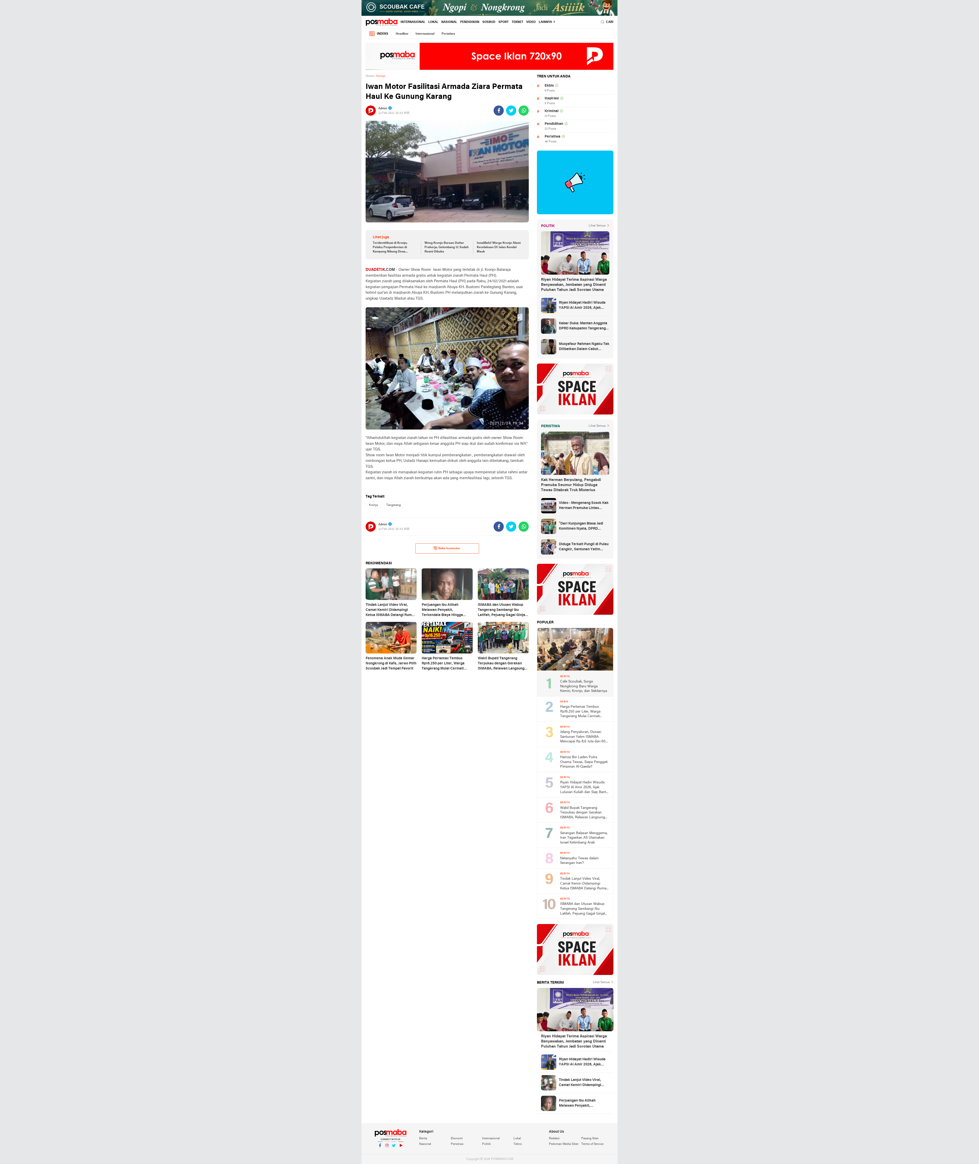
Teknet (517, 22)
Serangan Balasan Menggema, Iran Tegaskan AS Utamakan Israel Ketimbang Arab (584, 838)
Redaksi (554, 1138)
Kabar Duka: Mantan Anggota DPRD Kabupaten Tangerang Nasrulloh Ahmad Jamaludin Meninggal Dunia (583, 326)
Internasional (413, 22)
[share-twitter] (511, 110)
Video (531, 22)
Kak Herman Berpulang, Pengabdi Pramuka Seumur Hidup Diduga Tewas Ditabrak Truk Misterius (571, 485)
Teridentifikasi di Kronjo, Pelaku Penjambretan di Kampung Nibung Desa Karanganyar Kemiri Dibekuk (393, 248)
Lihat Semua (597, 225)
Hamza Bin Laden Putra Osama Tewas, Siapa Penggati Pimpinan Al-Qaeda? (584, 762)
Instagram (387, 1152)
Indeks (382, 33)
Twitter (393, 1152)
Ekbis (549, 86)
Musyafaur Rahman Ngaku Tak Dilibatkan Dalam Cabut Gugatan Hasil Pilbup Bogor (584, 347)
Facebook (380, 1152)
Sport (503, 22)
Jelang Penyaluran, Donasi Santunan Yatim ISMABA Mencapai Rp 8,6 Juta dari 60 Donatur (583, 737)
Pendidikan (469, 22)
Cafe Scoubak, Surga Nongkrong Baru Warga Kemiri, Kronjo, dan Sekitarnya (583, 686)
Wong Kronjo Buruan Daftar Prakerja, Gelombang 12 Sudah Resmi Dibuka (446, 247)
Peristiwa (448, 33)
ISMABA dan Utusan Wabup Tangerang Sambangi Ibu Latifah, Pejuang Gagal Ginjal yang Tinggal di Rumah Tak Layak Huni (582, 909)
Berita (423, 1138)
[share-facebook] (499, 110)
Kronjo (373, 505)
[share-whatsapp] (524, 110)
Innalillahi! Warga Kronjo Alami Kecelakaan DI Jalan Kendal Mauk (499, 247)
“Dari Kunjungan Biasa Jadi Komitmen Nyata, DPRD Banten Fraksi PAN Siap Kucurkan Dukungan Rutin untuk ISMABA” (581, 526)
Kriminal (552, 111)
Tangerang (393, 505)
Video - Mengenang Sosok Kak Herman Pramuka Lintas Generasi (584, 506)
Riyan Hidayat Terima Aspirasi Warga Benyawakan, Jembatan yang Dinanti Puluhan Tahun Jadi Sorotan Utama (574, 285)
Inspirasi (552, 98)
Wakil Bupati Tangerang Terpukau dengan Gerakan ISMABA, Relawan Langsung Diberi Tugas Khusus (582, 813)
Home (370, 76)
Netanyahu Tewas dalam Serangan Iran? (579, 861)
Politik (486, 1144)
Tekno (517, 1144)
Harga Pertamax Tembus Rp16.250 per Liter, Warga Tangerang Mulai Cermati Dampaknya (580, 712)
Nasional (449, 22)
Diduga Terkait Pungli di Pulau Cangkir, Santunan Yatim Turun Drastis (584, 547)
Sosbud (488, 22)
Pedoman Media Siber (563, 1144)
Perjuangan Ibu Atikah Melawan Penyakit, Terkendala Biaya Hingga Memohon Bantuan (579, 1103)
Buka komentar (449, 548)
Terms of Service (592, 1144)
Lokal (433, 22)
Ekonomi (457, 1138)
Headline (402, 33)
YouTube (400, 1152)
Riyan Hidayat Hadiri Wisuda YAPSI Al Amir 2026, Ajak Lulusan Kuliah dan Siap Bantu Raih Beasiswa (584, 306)
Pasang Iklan (590, 1138)
